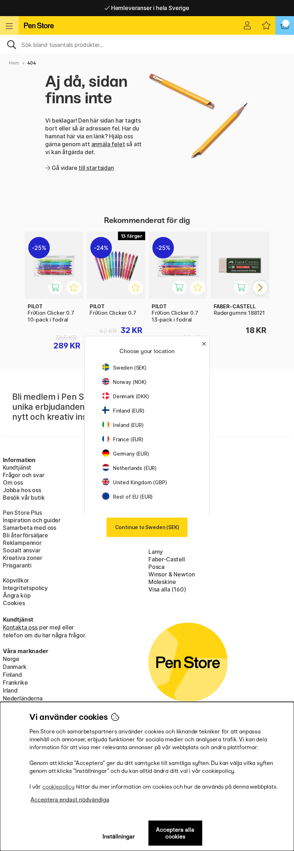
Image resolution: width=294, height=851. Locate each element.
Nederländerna (23, 698)
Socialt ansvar (22, 550)
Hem (14, 63)
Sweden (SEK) (130, 368)
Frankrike (15, 682)
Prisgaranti (17, 565)
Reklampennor (22, 542)
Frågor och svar (23, 475)
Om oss (13, 482)
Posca (156, 566)
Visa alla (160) (167, 589)
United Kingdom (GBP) (140, 482)
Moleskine (162, 581)
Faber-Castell (166, 559)
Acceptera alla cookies (175, 833)
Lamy (155, 551)
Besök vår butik (23, 497)
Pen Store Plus (22, 512)
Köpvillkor (16, 580)
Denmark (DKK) (131, 396)
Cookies (14, 603)
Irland (10, 690)
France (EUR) (128, 439)
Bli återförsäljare (25, 535)
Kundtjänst (17, 467)
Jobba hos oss (22, 490)
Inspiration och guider (32, 520)
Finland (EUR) (128, 411)
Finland (12, 674)
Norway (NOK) (130, 382)
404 (31, 63)
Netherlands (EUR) (135, 468)
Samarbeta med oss (29, 527)
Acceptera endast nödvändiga (69, 799)
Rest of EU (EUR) (133, 497)
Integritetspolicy (25, 587)
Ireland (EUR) (128, 425)
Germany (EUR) (131, 454)
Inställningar (119, 836)
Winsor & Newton (171, 574)
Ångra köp (16, 595)
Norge (11, 658)
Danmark (15, 666)
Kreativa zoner (22, 557)
